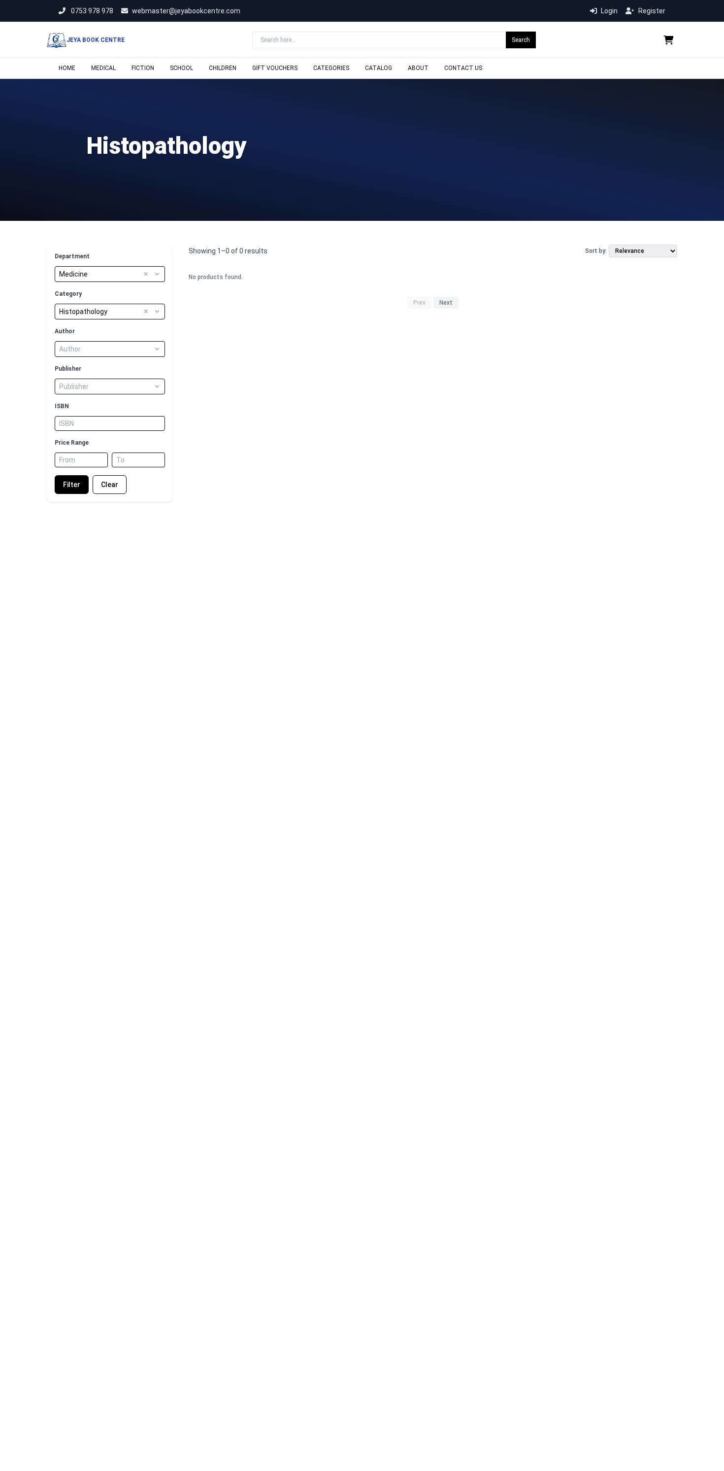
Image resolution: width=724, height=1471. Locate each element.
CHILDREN (222, 68)
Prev (419, 302)
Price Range (72, 442)
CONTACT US (463, 68)
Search (521, 39)
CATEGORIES (331, 68)
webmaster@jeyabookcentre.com (186, 11)
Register (651, 11)
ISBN (62, 406)
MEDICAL (103, 68)
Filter (71, 485)
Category (68, 293)
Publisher (68, 368)
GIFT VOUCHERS (274, 68)
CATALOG (378, 68)
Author (65, 331)
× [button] (146, 274)
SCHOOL (181, 68)
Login (609, 11)
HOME (67, 68)
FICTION (143, 68)
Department (72, 256)
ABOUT (418, 68)
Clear (109, 485)
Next (446, 302)
